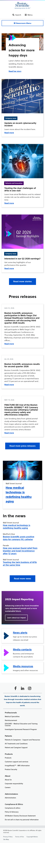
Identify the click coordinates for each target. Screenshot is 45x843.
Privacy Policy (8, 837)
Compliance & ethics (12, 808)
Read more (9, 132)
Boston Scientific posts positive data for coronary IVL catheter (18, 538)
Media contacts (22, 649)
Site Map (6, 839)
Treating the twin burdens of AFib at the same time (20, 563)
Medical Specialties (12, 716)
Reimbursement (11, 720)
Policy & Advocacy (11, 812)
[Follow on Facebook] (15, 688)
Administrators (10, 798)
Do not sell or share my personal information (22, 820)
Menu (30, 15)
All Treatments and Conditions (16, 744)
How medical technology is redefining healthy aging (16, 526)
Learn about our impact (16, 618)
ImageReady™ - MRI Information (17, 766)
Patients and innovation (13, 183)
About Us (8, 780)
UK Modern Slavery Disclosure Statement (20, 816)
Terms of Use (19, 837)
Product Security (11, 769)
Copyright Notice (32, 837)
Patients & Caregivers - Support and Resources (22, 740)
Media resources (23, 666)
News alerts (20, 632)
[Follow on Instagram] (29, 688)
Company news (10, 118)
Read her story (15, 71)
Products (8, 758)
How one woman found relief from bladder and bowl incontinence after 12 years (20, 551)
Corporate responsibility (14, 784)
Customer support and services (16, 762)
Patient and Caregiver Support (16, 748)
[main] (22, 438)
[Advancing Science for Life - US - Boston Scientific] (22, 5)
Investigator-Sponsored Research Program (21, 729)
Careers (7, 787)
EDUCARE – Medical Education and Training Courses (21, 725)
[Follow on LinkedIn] (22, 688)
